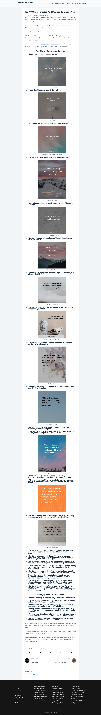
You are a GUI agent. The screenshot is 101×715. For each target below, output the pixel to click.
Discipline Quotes (39, 703)
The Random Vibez (24, 2)
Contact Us (18, 691)
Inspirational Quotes (44, 15)
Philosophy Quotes (57, 688)
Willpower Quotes (39, 688)
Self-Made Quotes (57, 698)
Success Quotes (38, 698)
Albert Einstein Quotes (77, 692)
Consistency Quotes (39, 694)
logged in (35, 674)
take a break (54, 44)
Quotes (51, 3)
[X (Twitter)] (40, 652)
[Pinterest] (50, 652)
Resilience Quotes (39, 692)
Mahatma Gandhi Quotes (78, 690)
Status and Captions (80, 3)
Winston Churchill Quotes (78, 701)
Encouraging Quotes (58, 703)
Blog (16, 702)
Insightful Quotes (57, 701)
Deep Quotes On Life (58, 690)
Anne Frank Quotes (76, 694)
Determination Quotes (40, 696)
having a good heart (59, 631)
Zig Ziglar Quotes (76, 703)
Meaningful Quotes (57, 692)
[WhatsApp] (71, 652)
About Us (18, 689)
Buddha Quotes (75, 688)
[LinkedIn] (61, 652)
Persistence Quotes (39, 690)
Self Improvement (59, 3)
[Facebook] (30, 652)
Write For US (19, 697)
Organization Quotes (36, 32)
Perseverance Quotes (40, 701)
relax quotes (44, 44)
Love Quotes (69, 3)
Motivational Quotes (58, 696)
